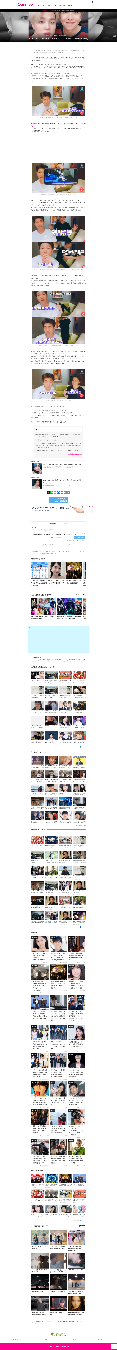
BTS (54, 551)
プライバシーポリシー (99, 1339)
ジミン (33, 58)
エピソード (78, 551)
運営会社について (17, 1339)
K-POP (114, 35)
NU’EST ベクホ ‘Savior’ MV (58, 1291)
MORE (82, 1226)
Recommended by (75, 746)
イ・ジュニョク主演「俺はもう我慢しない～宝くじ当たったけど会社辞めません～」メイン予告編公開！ (58, 1016)
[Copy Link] (68, 492)
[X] (48, 492)
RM (69, 73)
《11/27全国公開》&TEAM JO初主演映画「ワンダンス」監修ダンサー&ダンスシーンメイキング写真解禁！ (40, 986)
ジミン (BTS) (62, 551)
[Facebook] (58, 492)
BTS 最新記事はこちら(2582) (75, 454)
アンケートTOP (80, 594)
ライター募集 (72, 1339)
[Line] (51, 492)
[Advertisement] (58, 147)
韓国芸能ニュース (38, 551)
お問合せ (44, 1339)
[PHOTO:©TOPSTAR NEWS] (39, 944)
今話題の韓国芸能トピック (49, 553)
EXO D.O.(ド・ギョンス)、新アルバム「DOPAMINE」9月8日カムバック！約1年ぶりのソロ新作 (76, 1130)
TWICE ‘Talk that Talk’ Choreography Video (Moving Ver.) (74, 1248)
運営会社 (40, 1323)
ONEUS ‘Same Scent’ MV (75, 1270)
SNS (70, 551)
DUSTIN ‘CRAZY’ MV (38, 1291)
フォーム (64, 545)
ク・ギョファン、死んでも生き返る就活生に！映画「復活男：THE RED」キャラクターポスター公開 (76, 1016)
